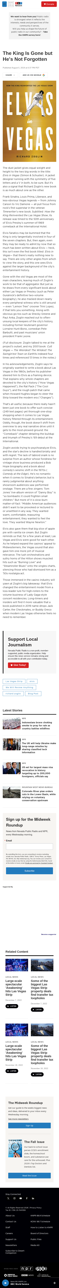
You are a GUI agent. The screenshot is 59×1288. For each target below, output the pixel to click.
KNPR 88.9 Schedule (40, 1216)
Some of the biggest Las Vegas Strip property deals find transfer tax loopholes (42, 989)
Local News (11, 977)
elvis (32, 681)
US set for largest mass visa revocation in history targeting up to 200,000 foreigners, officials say (37, 772)
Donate (50, 4)
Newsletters (11, 1245)
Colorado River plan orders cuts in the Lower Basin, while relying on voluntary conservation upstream (39, 796)
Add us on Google (32, 75)
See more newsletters (18, 1118)
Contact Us (10, 1222)
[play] (5, 1283)
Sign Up (29, 1125)
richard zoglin (13, 693)
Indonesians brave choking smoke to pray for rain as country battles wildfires (37, 725)
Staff (7, 1228)
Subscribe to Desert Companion (14, 1252)
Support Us (10, 1239)
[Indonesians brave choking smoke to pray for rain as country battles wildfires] (12, 723)
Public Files (36, 1239)
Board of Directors (39, 1233)
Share (9, 75)
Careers (9, 1233)
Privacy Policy (35, 1208)
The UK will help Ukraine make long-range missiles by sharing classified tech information (39, 748)
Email (9, 841)
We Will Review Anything (19, 687)
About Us (10, 1216)
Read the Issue (29, 1175)
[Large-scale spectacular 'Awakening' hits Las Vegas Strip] (16, 965)
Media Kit (35, 1245)
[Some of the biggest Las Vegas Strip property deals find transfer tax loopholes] (42, 965)
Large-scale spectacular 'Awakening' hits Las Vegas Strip (15, 987)
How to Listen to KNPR (42, 1228)
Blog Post (33, 693)
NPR (24, 718)
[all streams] (55, 1282)
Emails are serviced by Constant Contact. (39, 863)
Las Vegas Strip (14, 681)
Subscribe (29, 870)
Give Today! (20, 665)
